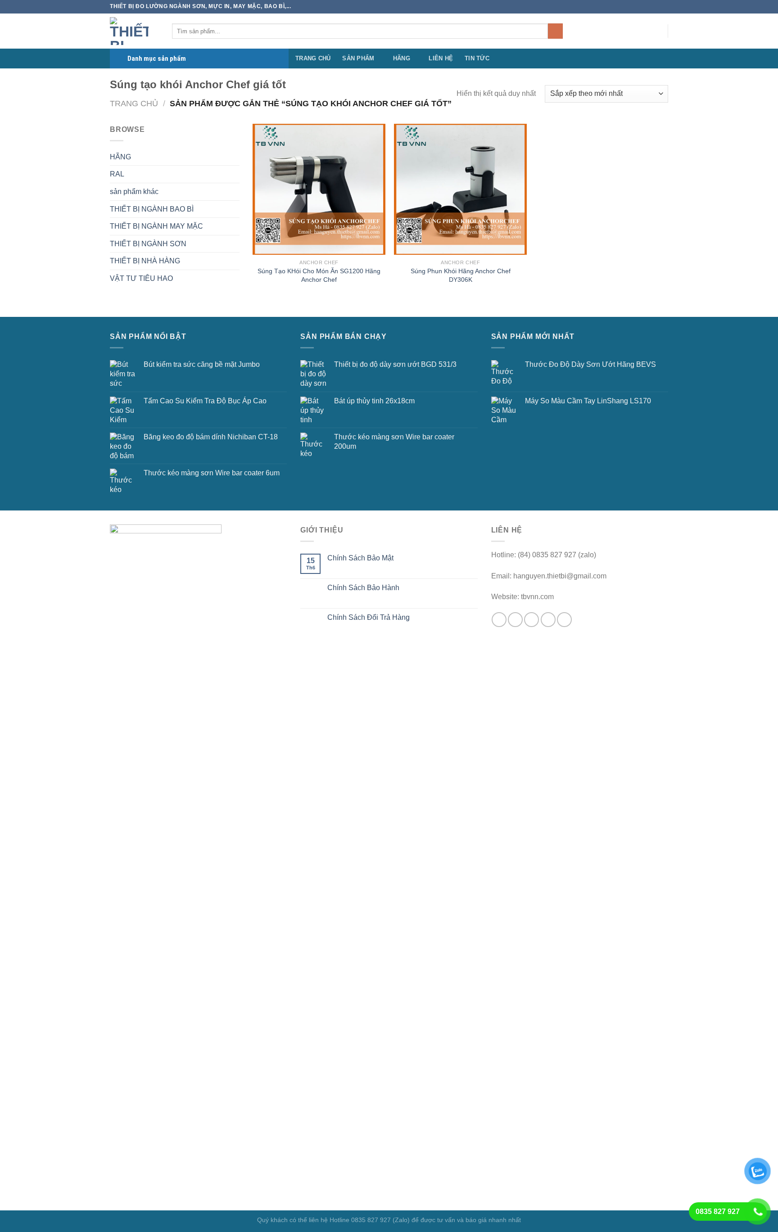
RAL (117, 174)
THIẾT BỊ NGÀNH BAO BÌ (152, 209)
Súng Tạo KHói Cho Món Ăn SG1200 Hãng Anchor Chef (319, 275)
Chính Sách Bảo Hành (363, 587)
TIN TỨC (477, 58)
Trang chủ (134, 103)
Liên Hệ (441, 58)
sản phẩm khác (134, 191)
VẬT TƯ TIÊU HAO (141, 278)
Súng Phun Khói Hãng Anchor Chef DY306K (461, 275)
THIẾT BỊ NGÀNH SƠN (148, 244)
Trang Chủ (312, 58)
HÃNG (401, 58)
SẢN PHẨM (358, 58)
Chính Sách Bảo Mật (360, 558)
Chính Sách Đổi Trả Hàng (368, 617)
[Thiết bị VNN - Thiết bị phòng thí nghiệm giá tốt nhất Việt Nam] (134, 31)
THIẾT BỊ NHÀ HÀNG (145, 261)
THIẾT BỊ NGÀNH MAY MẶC (156, 226)
